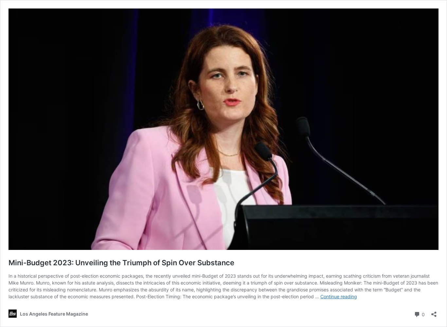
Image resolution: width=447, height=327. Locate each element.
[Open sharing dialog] (433, 312)
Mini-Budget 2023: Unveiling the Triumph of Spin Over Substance (121, 262)
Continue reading (338, 296)
